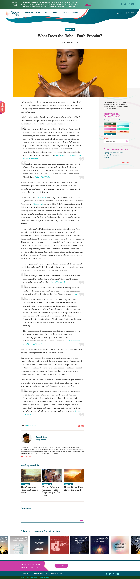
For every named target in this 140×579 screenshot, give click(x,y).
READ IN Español (118, 47)
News (110, 132)
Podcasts (64, 13)
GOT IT (88, 4)
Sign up (125, 162)
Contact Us (26, 574)
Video (55, 13)
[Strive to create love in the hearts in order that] (121, 545)
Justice (109, 126)
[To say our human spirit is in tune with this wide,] (80, 545)
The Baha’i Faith (43, 13)
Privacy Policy (40, 574)
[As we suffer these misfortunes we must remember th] (39, 545)
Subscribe (61, 566)
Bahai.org (76, 4)
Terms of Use (56, 574)
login (120, 13)
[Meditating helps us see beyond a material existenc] (100, 545)
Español (130, 13)
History (109, 129)
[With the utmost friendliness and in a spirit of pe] (60, 545)
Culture (123, 126)
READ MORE (26, 457)
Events (75, 13)
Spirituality (123, 132)
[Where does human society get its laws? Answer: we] (19, 545)
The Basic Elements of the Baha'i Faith (76, 44)
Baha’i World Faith (42, 177)
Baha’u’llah (38, 204)
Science (122, 129)
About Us (29, 13)
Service (109, 123)
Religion (70, 29)
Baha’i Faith (41, 197)
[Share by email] (79, 425)
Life (123, 123)
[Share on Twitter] (2, 108)
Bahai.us (72, 6)
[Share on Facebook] (2, 104)
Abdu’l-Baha (59, 155)
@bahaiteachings (52, 531)
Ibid (75, 294)
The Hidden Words (57, 282)
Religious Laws (31, 425)
